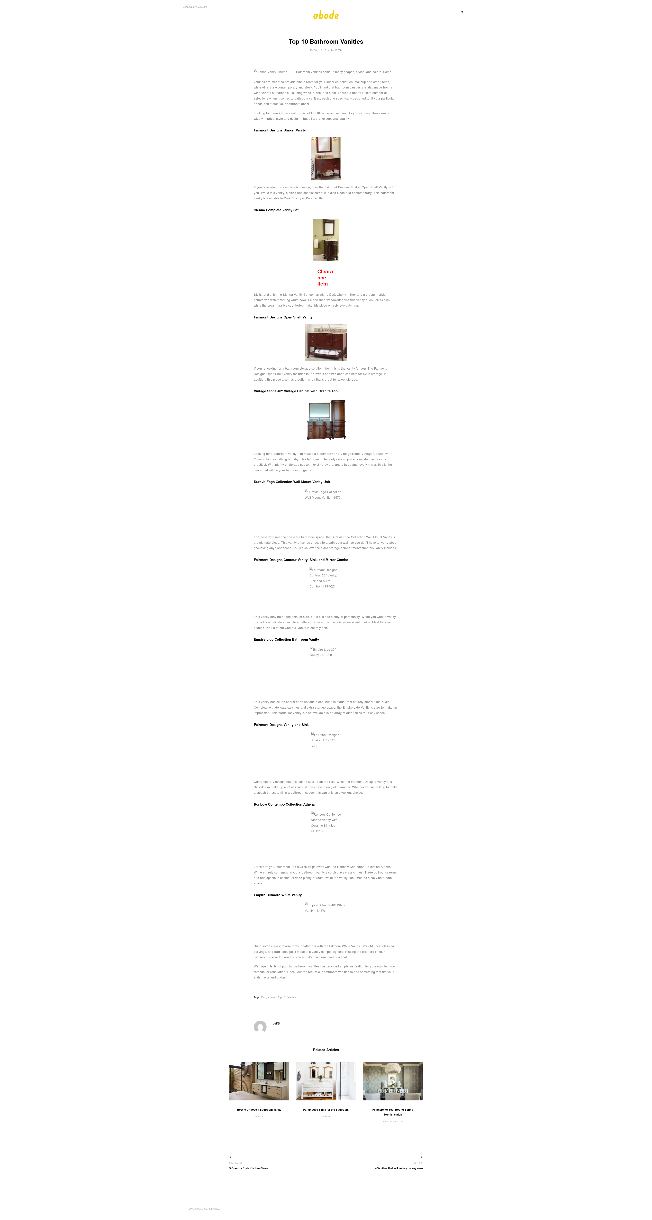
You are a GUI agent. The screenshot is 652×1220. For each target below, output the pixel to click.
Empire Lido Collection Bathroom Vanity (286, 639)
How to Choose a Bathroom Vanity (259, 1109)
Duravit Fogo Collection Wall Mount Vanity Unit (292, 481)
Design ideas (268, 997)
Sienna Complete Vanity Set (276, 209)
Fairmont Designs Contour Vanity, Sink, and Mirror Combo (301, 559)
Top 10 (281, 997)
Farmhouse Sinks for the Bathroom (326, 1109)
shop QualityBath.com (195, 6)
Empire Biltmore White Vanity (278, 894)
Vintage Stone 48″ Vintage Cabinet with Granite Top (296, 390)
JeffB (338, 50)
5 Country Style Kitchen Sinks (248, 1168)
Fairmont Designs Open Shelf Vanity (283, 317)
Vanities (291, 997)
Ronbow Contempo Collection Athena (284, 804)
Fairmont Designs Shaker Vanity (280, 130)
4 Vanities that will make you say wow (399, 1168)
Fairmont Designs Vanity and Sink (281, 724)
